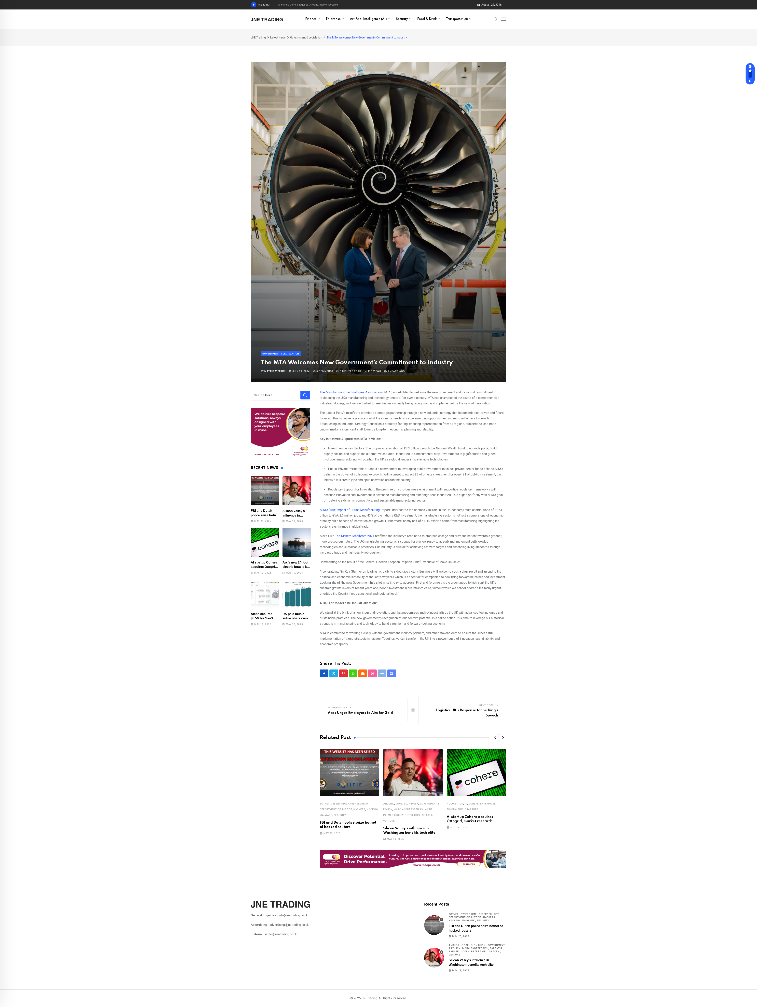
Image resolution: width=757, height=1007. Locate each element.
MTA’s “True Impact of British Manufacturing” (350, 510)
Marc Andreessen (406, 809)
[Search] (496, 19)
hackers (359, 809)
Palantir (426, 809)
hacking (372, 809)
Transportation (457, 19)
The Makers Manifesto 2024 (354, 536)
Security (402, 19)
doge (399, 803)
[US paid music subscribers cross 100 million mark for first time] (296, 593)
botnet (325, 803)
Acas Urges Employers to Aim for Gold (360, 713)
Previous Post (342, 707)
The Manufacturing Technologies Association (351, 392)
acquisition (455, 803)
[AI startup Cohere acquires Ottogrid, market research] (265, 542)
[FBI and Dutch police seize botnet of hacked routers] (265, 490)
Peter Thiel (413, 815)
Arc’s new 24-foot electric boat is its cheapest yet (295, 567)
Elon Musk (411, 803)
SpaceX (427, 815)
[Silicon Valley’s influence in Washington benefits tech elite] (296, 490)
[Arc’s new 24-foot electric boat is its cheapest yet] (296, 542)
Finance (311, 19)
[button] (495, 737)
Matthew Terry (274, 371)
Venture (389, 820)
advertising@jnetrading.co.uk (289, 925)
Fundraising (455, 809)
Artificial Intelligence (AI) (368, 19)
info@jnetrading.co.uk (293, 915)
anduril (388, 803)
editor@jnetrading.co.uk (281, 934)
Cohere (474, 803)
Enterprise (333, 19)
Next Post (486, 705)
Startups (471, 809)
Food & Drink (427, 19)
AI (466, 803)
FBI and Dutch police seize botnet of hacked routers (265, 515)
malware (326, 815)
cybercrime (339, 803)
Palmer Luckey (393, 815)
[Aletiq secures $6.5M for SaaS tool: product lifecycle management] (265, 593)
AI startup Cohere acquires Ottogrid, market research (308, 4)
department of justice (336, 809)
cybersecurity (358, 803)
